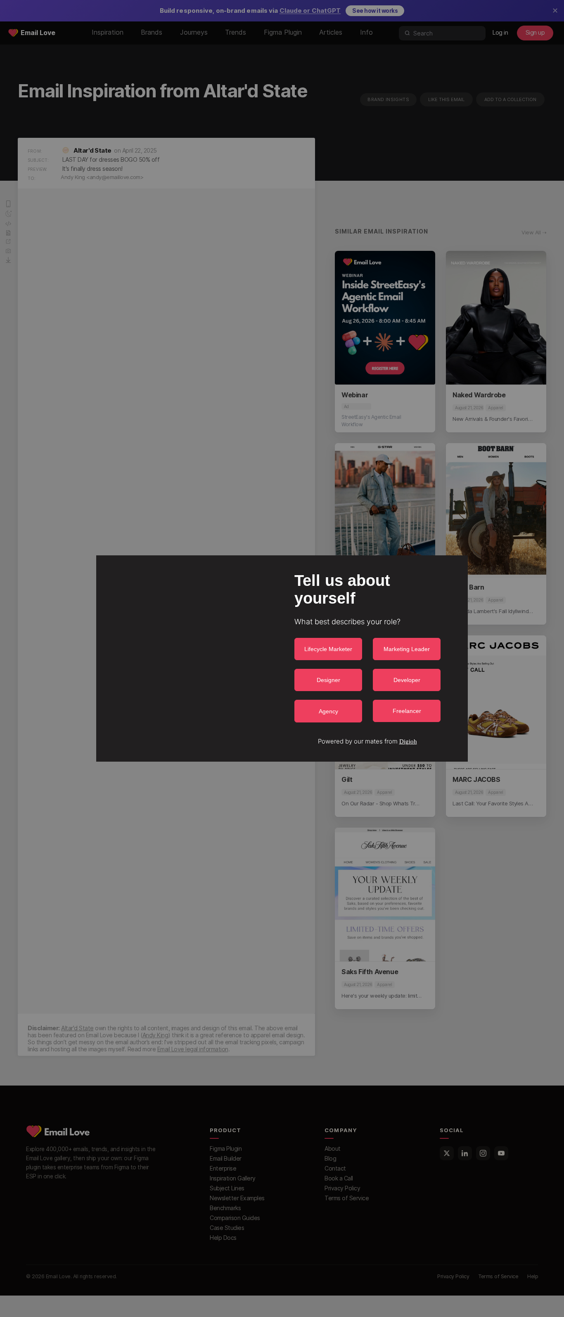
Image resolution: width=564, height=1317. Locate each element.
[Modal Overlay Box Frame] (282, 658)
